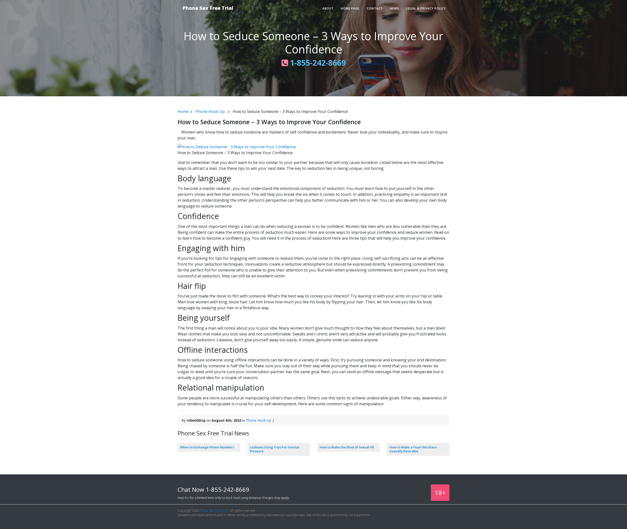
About (328, 8)
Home (183, 111)
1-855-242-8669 (317, 62)
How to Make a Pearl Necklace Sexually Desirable (413, 449)
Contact (375, 8)
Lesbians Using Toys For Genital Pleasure (274, 449)
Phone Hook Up (210, 111)
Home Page (350, 8)
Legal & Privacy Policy (426, 8)
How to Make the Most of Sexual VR (347, 447)
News (394, 8)
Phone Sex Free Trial (207, 8)
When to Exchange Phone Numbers (207, 447)
